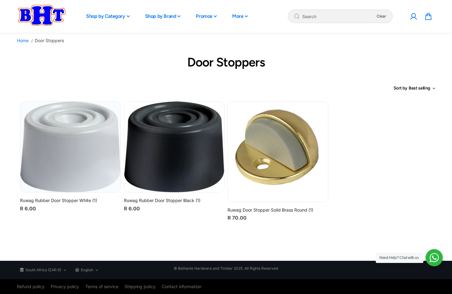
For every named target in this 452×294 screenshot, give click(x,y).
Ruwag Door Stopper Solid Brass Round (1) (270, 210)
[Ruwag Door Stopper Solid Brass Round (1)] (278, 151)
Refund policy (31, 286)
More (237, 16)
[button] (428, 16)
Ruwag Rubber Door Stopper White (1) (58, 200)
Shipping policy (140, 286)
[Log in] (413, 16)
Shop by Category (105, 16)
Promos (204, 16)
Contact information (181, 286)
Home (23, 40)
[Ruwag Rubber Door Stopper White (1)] (70, 146)
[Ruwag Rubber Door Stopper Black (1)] (174, 146)
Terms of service (101, 286)
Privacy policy (65, 286)
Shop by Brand (160, 16)
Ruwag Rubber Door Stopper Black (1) (162, 200)
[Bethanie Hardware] (41, 16)
